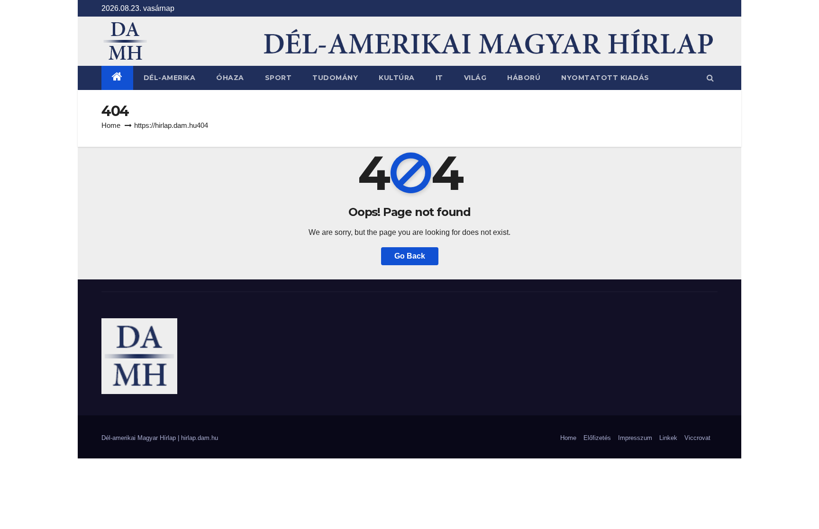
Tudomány (335, 77)
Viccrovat (697, 437)
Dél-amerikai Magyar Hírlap (139, 437)
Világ (475, 77)
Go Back (409, 256)
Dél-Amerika (170, 77)
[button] (710, 78)
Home (110, 125)
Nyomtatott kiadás (605, 77)
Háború (523, 77)
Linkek (668, 437)
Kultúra (397, 77)
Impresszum (635, 437)
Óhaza (230, 77)
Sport (278, 77)
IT (439, 77)
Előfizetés (597, 437)
